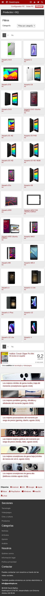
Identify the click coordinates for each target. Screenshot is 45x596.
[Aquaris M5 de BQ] (11, 252)
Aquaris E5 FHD (30, 135)
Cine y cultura (7, 517)
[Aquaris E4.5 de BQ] (11, 99)
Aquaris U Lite (29, 287)
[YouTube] (35, 2)
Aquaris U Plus (7, 312)
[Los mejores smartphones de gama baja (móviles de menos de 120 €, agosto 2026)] (22, 450)
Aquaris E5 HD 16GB (32, 160)
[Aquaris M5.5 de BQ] (33, 252)
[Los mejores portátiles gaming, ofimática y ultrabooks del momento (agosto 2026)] (22, 394)
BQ (2, 61)
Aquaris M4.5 (29, 236)
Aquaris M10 (6, 210)
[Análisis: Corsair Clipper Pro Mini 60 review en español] (4, 358)
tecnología (18, 365)
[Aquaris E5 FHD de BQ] (33, 125)
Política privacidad (9, 562)
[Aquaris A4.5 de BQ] (11, 49)
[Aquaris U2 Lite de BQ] (11, 327)
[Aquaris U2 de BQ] (33, 302)
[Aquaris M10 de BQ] (11, 199)
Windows (27, 491)
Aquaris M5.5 (29, 263)
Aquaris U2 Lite (8, 337)
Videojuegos (7, 512)
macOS (37, 491)
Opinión (5, 539)
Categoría (6, 25)
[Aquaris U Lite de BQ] (33, 277)
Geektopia (13, 2)
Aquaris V (28, 337)
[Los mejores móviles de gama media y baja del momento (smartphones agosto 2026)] (22, 377)
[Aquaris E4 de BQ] (33, 74)
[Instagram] (31, 2)
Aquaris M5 (6, 263)
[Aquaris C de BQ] (33, 49)
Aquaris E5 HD (7, 160)
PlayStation (15, 491)
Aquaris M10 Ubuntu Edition (10, 237)
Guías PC (29, 6)
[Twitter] (38, 2)
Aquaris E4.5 (7, 109)
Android (15, 487)
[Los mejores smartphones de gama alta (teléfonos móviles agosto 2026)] (22, 467)
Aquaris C (28, 59)
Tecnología (6, 508)
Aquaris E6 (28, 185)
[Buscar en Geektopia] (42, 2)
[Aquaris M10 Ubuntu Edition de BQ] (11, 226)
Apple (40, 487)
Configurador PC (18, 6)
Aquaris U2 (28, 312)
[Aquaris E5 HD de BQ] (11, 150)
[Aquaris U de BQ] (11, 277)
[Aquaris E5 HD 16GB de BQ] (33, 150)
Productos (6, 521)
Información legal (8, 558)
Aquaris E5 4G (7, 135)
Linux (5, 496)
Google (31, 487)
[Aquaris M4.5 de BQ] (33, 226)
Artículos (5, 535)
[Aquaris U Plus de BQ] (11, 302)
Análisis (5, 543)
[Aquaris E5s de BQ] (11, 175)
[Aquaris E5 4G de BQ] (11, 125)
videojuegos (27, 365)
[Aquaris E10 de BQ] (11, 74)
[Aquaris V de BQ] (33, 327)
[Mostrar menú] (3, 2)
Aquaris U (5, 287)
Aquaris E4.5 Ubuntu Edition (32, 110)
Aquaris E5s (6, 185)
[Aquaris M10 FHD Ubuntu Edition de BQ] (33, 199)
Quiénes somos (8, 553)
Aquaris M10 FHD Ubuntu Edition (31, 210)
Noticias (5, 531)
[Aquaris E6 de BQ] (33, 175)
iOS (23, 487)
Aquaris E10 (6, 84)
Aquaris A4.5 (7, 59)
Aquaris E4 (28, 84)
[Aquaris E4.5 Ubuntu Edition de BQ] (33, 99)
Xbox (5, 491)
